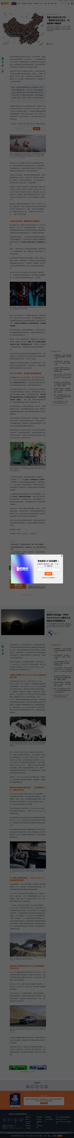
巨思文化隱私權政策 (51, 577)
